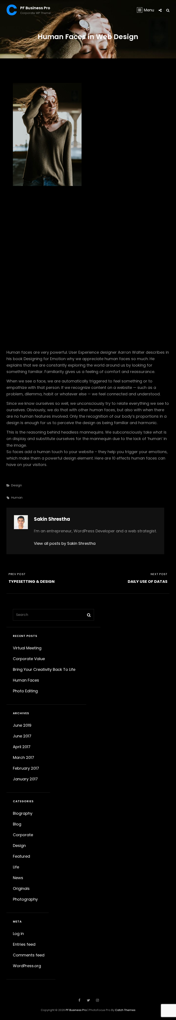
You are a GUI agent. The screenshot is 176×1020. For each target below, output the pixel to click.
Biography (22, 813)
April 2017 (21, 746)
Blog (17, 824)
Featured (21, 856)
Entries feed (24, 944)
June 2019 (22, 725)
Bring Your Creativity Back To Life (44, 669)
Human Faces (26, 680)
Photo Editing (25, 691)
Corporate (23, 834)
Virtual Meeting (27, 648)
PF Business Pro (35, 8)
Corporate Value (29, 658)
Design (16, 485)
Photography (25, 899)
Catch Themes (125, 1010)
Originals (21, 888)
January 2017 (25, 779)
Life (16, 867)
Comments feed (28, 955)
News (18, 877)
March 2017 (23, 757)
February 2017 (26, 768)
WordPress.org (27, 965)
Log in (18, 933)
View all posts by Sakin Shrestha (65, 543)
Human (17, 497)
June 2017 (22, 736)
